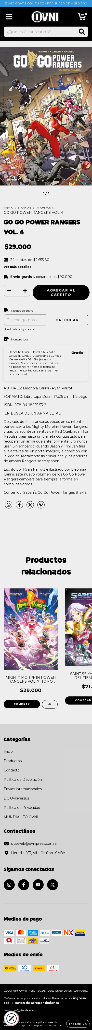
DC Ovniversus (16, 798)
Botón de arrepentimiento (37, 1003)
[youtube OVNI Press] (38, 884)
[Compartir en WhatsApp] (8, 505)
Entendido (77, 1023)
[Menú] (9, 17)
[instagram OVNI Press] (9, 884)
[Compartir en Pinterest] (41, 507)
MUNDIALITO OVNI (21, 817)
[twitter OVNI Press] (52, 884)
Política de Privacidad (22, 807)
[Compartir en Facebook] (20, 507)
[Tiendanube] (19, 1011)
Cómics (24, 208)
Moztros (43, 208)
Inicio (8, 208)
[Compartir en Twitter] (30, 507)
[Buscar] (82, 32)
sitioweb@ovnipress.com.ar (34, 843)
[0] (82, 18)
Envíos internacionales (23, 789)
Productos (13, 761)
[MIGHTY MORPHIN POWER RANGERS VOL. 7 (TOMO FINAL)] (50, 704)
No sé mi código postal (19, 329)
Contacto (12, 770)
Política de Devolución (23, 779)
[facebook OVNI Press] (23, 884)
